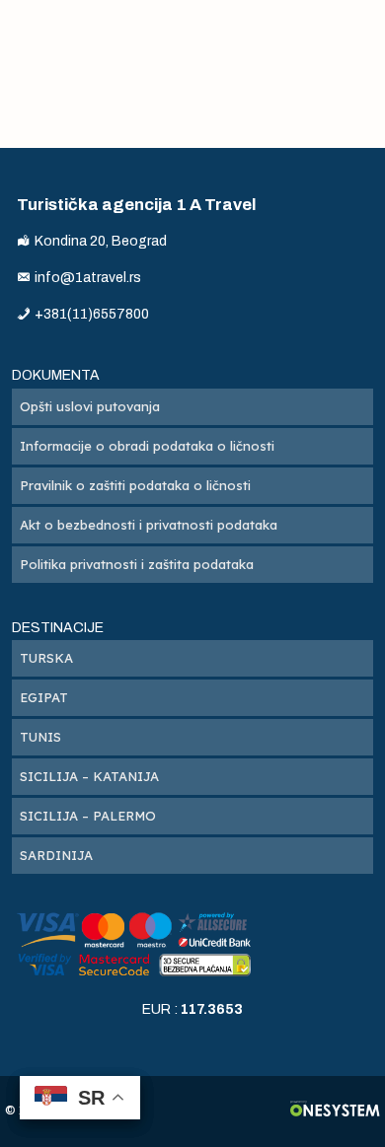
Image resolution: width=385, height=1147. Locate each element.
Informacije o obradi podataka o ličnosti (147, 446)
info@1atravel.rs (88, 277)
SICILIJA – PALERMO (88, 816)
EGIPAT (44, 697)
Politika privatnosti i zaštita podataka (137, 564)
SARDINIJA (56, 855)
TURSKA (46, 658)
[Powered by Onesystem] (335, 1111)
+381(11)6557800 (92, 314)
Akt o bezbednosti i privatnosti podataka (148, 525)
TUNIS (40, 737)
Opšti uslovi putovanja (90, 406)
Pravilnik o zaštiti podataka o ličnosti (135, 485)
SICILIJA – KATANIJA (89, 776)
